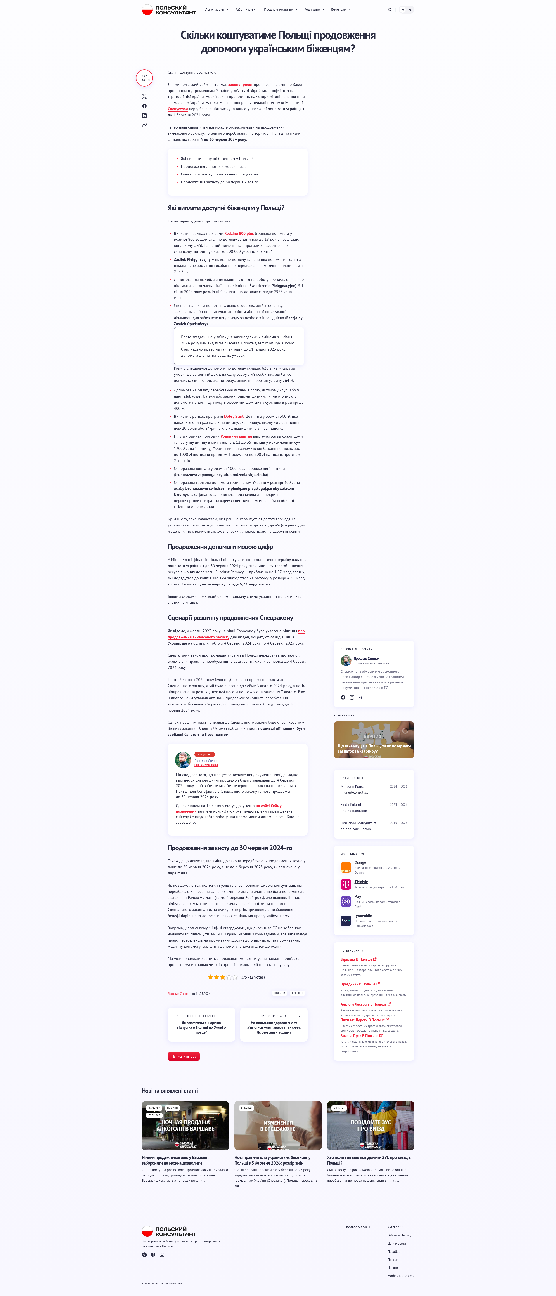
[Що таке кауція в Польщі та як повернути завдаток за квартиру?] (374, 739)
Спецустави (178, 108)
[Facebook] (343, 697)
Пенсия (393, 1259)
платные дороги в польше (363, 1019)
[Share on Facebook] (144, 106)
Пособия (394, 1251)
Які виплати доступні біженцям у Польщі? (217, 158)
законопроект (240, 84)
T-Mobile (361, 881)
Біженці (297, 993)
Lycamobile (363, 915)
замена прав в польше (359, 1035)
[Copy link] (144, 125)
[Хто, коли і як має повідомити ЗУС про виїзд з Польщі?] (370, 1125)
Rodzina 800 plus (239, 233)
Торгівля (155, 1115)
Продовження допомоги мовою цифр (214, 166)
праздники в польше (358, 984)
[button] (390, 9)
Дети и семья (397, 1243)
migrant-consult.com (356, 792)
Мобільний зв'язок (401, 1275)
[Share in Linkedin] (144, 115)
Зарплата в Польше (356, 959)
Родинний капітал (236, 436)
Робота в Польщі (399, 1235)
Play (358, 896)
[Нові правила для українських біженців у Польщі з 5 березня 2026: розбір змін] (278, 1125)
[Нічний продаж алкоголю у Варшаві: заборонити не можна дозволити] (185, 1125)
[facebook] (153, 1254)
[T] (360, 697)
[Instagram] (352, 697)
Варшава (154, 1107)
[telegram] (144, 1254)
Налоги (393, 1267)
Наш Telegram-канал (206, 764)
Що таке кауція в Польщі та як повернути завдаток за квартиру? (374, 748)
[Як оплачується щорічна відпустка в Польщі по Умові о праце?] (201, 1024)
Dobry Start (234, 416)
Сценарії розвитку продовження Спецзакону (220, 174)
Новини (279, 993)
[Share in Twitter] (144, 96)
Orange (360, 862)
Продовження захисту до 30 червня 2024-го (219, 181)
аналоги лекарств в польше (363, 1004)
